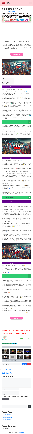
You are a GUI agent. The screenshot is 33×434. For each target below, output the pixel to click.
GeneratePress (21, 432)
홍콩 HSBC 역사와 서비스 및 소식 (7, 373)
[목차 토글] (12, 79)
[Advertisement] (16, 30)
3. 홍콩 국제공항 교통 (6, 82)
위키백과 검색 (14, 343)
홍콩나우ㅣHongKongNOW (6, 369)
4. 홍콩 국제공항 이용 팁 (6, 83)
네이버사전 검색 (10, 343)
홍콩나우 (8, 2)
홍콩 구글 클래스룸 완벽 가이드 (6, 372)
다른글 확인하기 (16, 54)
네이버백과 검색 (5, 343)
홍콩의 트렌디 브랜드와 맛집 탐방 (7, 414)
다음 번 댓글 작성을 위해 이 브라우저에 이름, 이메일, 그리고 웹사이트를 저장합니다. (16, 396)
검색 (2, 404)
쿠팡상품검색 (24, 364)
